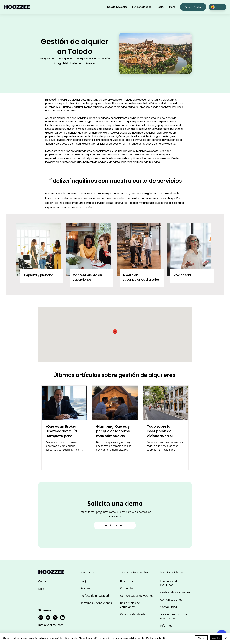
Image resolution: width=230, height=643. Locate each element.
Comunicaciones (171, 599)
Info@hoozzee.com (50, 625)
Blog (41, 589)
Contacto (44, 581)
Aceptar (216, 638)
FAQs (84, 581)
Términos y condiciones (96, 603)
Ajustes (201, 638)
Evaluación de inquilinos (169, 583)
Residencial (127, 581)
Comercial (126, 588)
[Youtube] (48, 617)
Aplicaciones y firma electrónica (173, 616)
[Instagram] (40, 617)
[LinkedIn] (62, 617)
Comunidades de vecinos (136, 595)
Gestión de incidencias (175, 592)
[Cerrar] (226, 637)
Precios (85, 588)
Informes (166, 625)
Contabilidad (168, 607)
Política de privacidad (95, 595)
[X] (55, 617)
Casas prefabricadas (133, 614)
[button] (193, 7)
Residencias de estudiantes (130, 605)
